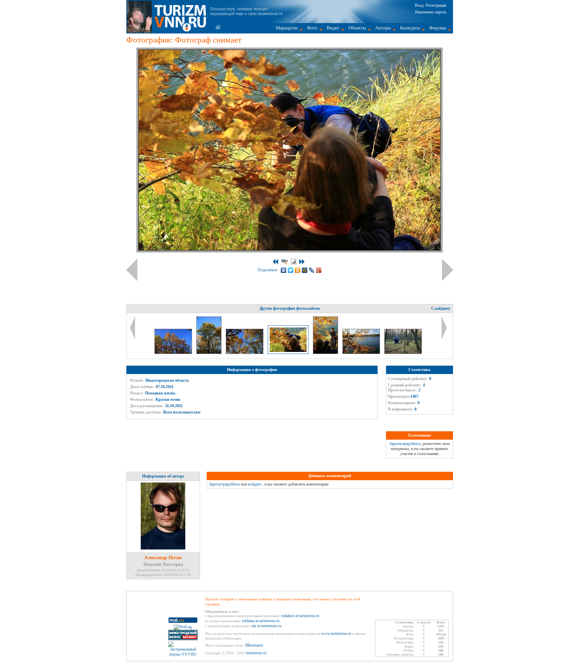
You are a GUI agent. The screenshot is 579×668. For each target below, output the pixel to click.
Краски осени (167, 399)
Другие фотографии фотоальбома (289, 308)
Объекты (357, 27)
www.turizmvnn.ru (336, 633)
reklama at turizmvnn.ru (260, 620)
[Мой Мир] (304, 270)
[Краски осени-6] (245, 352)
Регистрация (436, 5)
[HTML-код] (284, 261)
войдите (254, 484)
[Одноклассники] (297, 270)
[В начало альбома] (275, 261)
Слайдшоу (440, 308)
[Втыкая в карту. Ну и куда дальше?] (403, 352)
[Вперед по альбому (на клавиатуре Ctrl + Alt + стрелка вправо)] (447, 270)
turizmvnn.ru (256, 653)
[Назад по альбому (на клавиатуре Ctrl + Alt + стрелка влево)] (131, 270)
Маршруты (287, 27)
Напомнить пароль (430, 12)
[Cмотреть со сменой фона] (293, 261)
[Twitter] (290, 270)
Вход (419, 5)
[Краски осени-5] (209, 352)
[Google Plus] (318, 270)
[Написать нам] (218, 27)
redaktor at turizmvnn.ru (300, 615)
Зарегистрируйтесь (405, 443)
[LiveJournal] (311, 270)
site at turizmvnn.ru (266, 625)
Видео (333, 27)
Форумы (437, 27)
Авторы (383, 27)
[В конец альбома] (302, 261)
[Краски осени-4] (173, 352)
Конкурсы (410, 27)
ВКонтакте (254, 645)
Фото (312, 27)
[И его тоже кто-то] (326, 352)
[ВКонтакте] (283, 270)
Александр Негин (163, 557)
